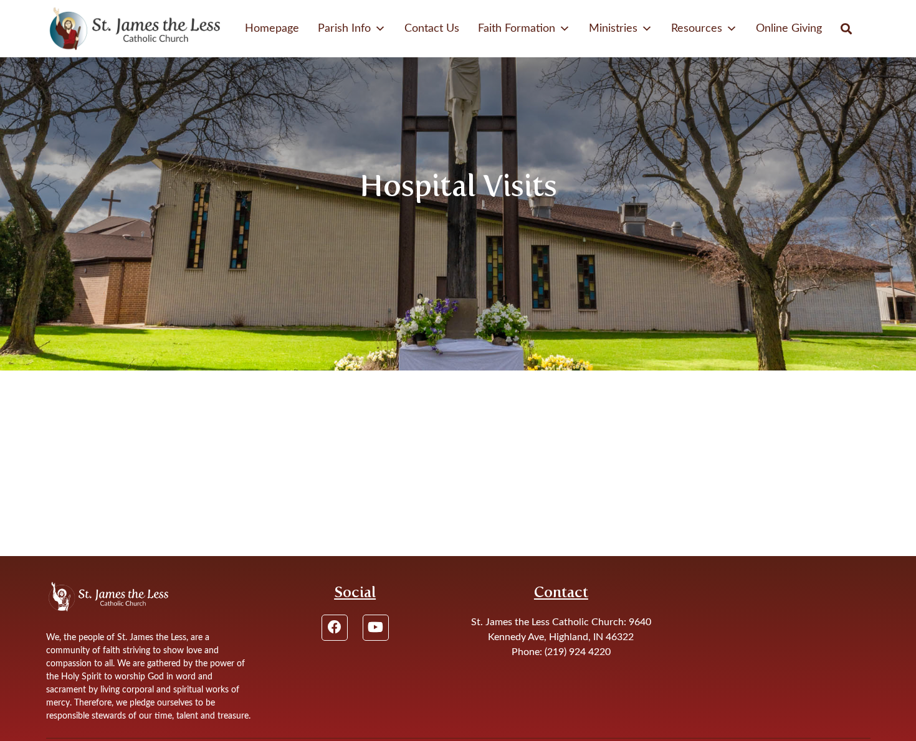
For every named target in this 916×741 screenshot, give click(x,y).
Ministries (613, 28)
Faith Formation (516, 28)
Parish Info (344, 28)
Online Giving (789, 28)
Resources (696, 28)
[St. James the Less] (135, 28)
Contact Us (431, 28)
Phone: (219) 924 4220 (561, 652)
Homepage (272, 28)
